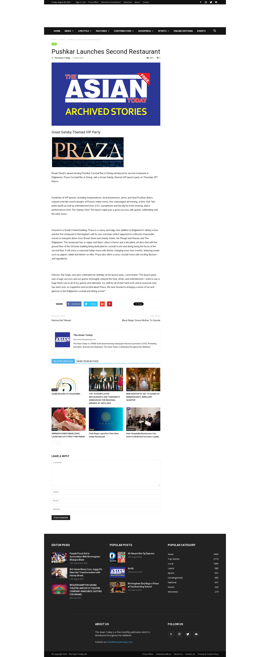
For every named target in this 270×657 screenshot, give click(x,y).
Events (201, 30)
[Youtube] (216, 2)
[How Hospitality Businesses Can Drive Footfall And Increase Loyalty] (143, 419)
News (68, 30)
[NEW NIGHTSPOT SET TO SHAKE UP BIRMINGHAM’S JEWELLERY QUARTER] (143, 379)
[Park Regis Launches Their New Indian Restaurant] (106, 419)
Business (93, 390)
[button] (214, 31)
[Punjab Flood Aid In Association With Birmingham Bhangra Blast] (59, 557)
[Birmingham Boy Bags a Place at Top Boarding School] (117, 587)
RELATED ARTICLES (63, 361)
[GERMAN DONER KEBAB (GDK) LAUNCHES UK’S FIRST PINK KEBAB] (69, 419)
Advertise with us (163, 654)
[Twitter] (211, 2)
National (172, 582)
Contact (146, 2)
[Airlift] (117, 572)
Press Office (93, 2)
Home (57, 30)
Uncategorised (175, 577)
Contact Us (190, 654)
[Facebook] (200, 2)
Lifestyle (83, 30)
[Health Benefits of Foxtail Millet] (69, 379)
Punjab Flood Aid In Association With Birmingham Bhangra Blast (85, 556)
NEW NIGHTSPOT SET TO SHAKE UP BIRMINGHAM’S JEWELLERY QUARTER (143, 397)
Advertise (128, 2)
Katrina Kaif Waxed (61, 320)
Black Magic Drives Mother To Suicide (141, 320)
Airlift (130, 568)
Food (62, 39)
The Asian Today (62, 58)
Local (170, 563)
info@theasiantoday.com (119, 641)
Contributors (122, 30)
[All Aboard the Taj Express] (117, 557)
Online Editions (183, 30)
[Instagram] (205, 2)
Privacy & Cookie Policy (208, 654)
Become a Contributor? (111, 2)
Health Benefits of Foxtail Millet (66, 394)
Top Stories (174, 558)
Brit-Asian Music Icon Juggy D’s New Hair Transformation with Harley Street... (86, 572)
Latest (171, 568)
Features (101, 30)
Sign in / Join (81, 2)
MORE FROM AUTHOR (87, 361)
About (137, 2)
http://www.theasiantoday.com (84, 339)
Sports (162, 30)
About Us (178, 654)
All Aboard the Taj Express (141, 553)
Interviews (173, 591)
